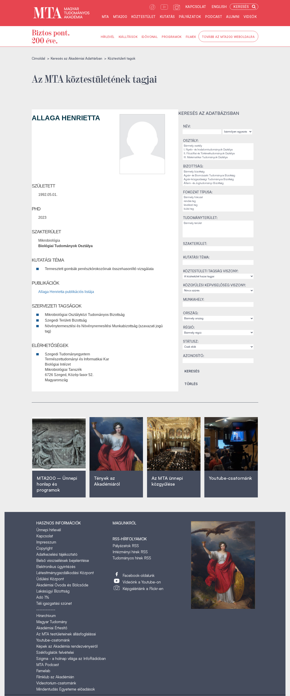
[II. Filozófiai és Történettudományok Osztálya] (218, 153)
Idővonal (150, 37)
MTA (105, 17)
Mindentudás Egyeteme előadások (65, 689)
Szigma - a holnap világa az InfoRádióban (71, 658)
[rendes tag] (218, 201)
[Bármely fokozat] (218, 197)
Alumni (232, 17)
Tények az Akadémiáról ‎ (107, 481)
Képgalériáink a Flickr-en (143, 588)
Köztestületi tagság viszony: (210, 271)
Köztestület (143, 17)
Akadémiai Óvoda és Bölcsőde (62, 585)
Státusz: (190, 341)
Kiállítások (128, 37)
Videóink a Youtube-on (142, 582)
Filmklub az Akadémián (55, 676)
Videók (250, 17)
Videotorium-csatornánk (56, 683)
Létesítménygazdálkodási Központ (65, 572)
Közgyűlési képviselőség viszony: (214, 285)
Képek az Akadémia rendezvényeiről (67, 646)
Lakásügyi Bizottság (53, 591)
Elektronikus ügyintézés (55, 566)
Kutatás (167, 17)
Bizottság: (193, 166)
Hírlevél (107, 37)
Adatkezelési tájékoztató (56, 554)
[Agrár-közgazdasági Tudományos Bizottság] (218, 179)
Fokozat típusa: (198, 192)
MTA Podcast (47, 664)
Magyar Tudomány (51, 621)
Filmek (191, 37)
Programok (172, 37)
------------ (45, 609)
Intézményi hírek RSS (130, 551)
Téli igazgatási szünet (54, 603)
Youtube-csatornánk (53, 640)
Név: (187, 126)
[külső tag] (218, 209)
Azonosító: (193, 356)
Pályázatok (190, 17)
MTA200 (120, 17)
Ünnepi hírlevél (48, 529)
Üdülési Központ (50, 578)
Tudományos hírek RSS (132, 558)
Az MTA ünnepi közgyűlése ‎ (167, 481)
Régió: (189, 327)
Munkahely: (193, 299)
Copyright (44, 548)
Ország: (190, 313)
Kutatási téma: (196, 257)
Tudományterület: (200, 218)
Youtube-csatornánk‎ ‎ (230, 478)
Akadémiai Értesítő (51, 627)
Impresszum (46, 542)
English (219, 7)
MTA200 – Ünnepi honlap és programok (57, 484)
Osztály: (190, 140)
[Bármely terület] (218, 223)
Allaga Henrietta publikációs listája (66, 292)
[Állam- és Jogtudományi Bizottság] (218, 183)
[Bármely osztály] (218, 146)
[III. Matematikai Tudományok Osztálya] (218, 157)
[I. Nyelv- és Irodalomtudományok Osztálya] (218, 150)
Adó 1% (42, 597)
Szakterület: (195, 243)
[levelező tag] (218, 205)
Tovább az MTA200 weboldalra (228, 37)
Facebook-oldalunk (139, 575)
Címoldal (38, 58)
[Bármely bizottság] (218, 172)
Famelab (43, 670)
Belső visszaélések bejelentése (62, 560)
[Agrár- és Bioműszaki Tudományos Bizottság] (218, 175)
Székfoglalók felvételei (55, 652)
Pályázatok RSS (126, 545)
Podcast (213, 17)
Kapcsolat (195, 7)
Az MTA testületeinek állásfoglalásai (66, 634)
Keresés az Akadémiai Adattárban (76, 58)
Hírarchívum (46, 615)
